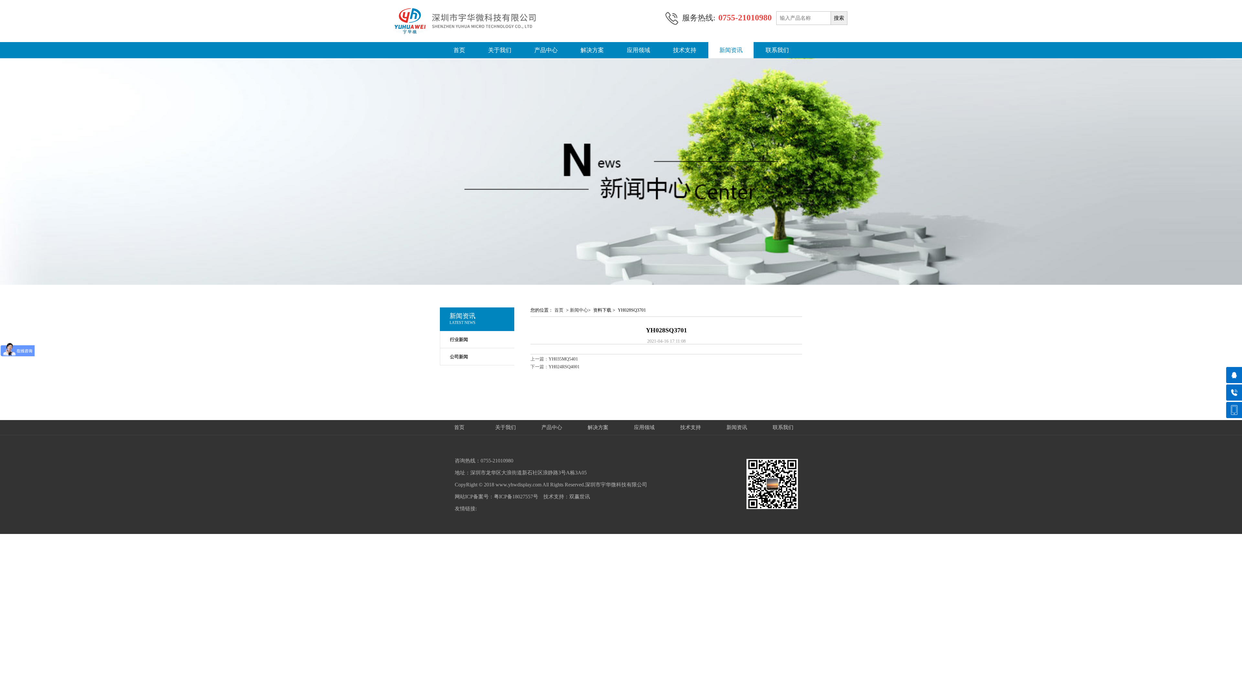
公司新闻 (459, 356)
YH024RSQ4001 (564, 366)
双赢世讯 (579, 496)
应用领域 (638, 50)
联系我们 (777, 50)
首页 (459, 50)
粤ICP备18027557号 (516, 496)
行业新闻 (459, 339)
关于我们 (499, 50)
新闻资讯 (731, 50)
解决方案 (592, 50)
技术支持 (684, 50)
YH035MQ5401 (563, 359)
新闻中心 (579, 310)
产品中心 (546, 50)
